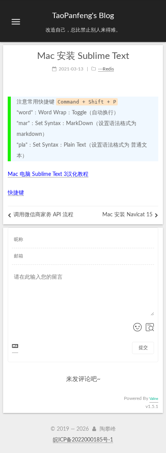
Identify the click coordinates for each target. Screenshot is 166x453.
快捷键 (16, 193)
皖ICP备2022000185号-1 (83, 440)
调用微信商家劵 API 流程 (43, 214)
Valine (153, 399)
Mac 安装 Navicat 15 (127, 214)
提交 (143, 347)
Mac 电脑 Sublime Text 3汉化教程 (48, 174)
